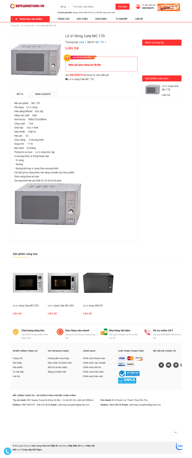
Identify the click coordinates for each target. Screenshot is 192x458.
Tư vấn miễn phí (148, 5)
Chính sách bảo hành (93, 371)
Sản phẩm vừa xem (157, 78)
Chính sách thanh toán (94, 358)
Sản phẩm (101, 19)
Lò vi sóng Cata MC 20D (61, 305)
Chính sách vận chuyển (94, 362)
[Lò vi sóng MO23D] (98, 283)
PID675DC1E (89, 13)
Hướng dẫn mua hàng (58, 358)
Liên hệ (139, 19)
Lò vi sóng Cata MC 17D (81, 79)
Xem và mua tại (154, 42)
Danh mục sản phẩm (31, 19)
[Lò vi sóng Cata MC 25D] (28, 283)
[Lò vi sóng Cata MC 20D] (63, 283)
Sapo (39, 449)
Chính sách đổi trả (92, 367)
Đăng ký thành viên (57, 371)
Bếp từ (54, 445)
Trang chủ (63, 19)
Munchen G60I (109, 13)
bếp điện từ (74, 445)
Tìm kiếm (122, 6)
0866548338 (115, 404)
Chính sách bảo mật (93, 376)
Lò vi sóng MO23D (93, 305)
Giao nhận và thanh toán (60, 362)
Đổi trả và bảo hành (57, 367)
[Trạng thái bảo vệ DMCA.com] (127, 380)
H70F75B (98, 13)
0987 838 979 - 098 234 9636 (36, 404)
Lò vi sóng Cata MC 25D (26, 305)
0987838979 (148, 8)
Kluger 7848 (78, 13)
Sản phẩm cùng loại (25, 253)
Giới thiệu (82, 19)
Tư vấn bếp (122, 19)
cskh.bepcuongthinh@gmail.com (74, 404)
